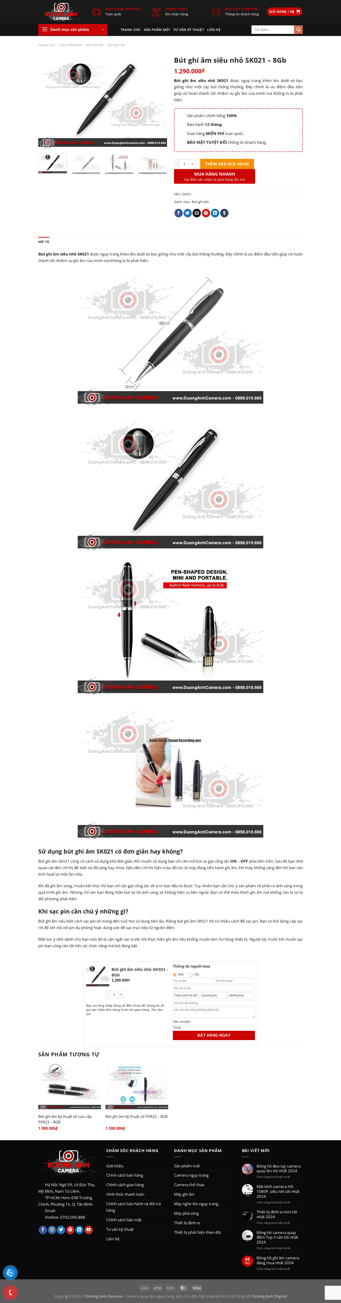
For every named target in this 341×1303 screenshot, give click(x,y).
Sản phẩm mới (157, 29)
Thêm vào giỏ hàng (227, 164)
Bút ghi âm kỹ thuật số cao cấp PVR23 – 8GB (65, 1119)
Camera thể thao (189, 1184)
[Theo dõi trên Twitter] (61, 1230)
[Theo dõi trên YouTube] (88, 1230)
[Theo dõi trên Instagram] (52, 1230)
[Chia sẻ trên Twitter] (187, 213)
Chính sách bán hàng (124, 1175)
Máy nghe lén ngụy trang (196, 1203)
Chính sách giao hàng (125, 1184)
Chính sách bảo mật (124, 1219)
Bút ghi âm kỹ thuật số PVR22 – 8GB (136, 1116)
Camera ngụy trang (191, 1175)
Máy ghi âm (94, 45)
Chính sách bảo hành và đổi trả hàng (133, 1207)
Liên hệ (213, 29)
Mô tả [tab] (43, 241)
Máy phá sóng (186, 1213)
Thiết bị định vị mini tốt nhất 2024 (277, 1214)
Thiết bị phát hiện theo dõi (197, 1232)
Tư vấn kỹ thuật (188, 29)
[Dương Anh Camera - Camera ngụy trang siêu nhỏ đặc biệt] (61, 12)
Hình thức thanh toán (125, 1194)
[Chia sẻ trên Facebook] (178, 213)
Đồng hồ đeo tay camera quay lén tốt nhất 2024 (279, 1168)
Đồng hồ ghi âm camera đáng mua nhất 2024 (278, 1260)
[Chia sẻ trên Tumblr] (224, 213)
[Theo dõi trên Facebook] (43, 1230)
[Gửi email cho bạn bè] (197, 213)
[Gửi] (298, 29)
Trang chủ (131, 29)
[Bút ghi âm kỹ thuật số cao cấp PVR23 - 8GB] (69, 1087)
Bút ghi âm (116, 45)
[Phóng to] (45, 144)
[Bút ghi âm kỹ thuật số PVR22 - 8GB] (137, 1087)
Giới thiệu (114, 1166)
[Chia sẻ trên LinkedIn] (215, 213)
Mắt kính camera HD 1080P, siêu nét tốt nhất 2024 (278, 1191)
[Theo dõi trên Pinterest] (70, 1230)
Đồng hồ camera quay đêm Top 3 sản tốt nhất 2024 (277, 1237)
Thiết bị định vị (187, 1222)
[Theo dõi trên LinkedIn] (79, 1230)
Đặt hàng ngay (213, 1035)
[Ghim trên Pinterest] (206, 213)
